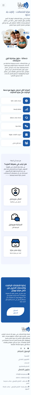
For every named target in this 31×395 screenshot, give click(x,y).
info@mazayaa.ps (22, 374)
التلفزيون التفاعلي (23, 359)
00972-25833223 (22, 377)
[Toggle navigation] (3, 5)
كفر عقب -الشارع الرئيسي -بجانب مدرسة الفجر (16, 382)
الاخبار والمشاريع (24, 366)
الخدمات (26, 362)
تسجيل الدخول (15, 311)
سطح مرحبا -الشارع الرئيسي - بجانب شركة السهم (16, 387)
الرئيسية (26, 356)
